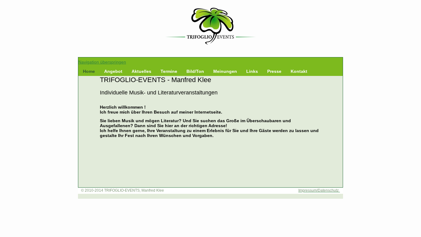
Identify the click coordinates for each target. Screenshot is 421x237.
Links (252, 71)
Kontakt (299, 71)
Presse (274, 71)
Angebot (113, 71)
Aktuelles (141, 71)
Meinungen (225, 71)
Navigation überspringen (102, 62)
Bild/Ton (195, 71)
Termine (169, 71)
